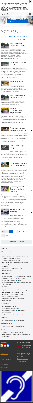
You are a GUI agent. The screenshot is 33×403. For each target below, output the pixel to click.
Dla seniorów (5, 294)
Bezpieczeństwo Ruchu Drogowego (11, 32)
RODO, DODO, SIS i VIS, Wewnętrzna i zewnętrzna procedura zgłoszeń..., (15, 263)
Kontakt (3, 329)
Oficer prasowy (19, 332)
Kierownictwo (13, 252)
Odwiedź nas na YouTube (5, 345)
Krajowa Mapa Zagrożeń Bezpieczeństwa (13, 298)
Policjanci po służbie (20, 278)
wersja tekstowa (4, 367)
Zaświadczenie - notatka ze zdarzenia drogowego (15, 315)
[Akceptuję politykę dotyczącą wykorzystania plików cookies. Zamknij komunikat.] (30, 1)
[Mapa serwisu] (5, 14)
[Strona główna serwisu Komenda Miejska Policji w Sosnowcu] (2, 14)
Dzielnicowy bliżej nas (7, 292)
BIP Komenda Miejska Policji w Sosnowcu (26, 346)
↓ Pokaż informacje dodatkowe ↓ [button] (16, 241)
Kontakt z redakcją (5, 354)
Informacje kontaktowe (8, 332)
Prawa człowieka (6, 266)
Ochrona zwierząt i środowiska (10, 296)
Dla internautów (14, 294)
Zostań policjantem (6, 323)
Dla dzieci (22, 294)
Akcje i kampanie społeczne (9, 290)
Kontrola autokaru (6, 312)
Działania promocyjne (7, 326)
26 (6, 235)
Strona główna (5, 30)
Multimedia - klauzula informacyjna (11, 260)
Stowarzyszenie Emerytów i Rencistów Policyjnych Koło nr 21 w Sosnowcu (16, 283)
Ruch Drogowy (14, 30)
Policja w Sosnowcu (7, 276)
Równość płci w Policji (7, 270)
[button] (30, 14)
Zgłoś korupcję (17, 334)
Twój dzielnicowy (22, 290)
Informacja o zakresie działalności (11, 258)
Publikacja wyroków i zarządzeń (10, 254)
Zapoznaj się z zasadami (22, 359)
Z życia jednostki (5, 273)
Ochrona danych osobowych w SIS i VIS (12, 268)
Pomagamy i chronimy (7, 278)
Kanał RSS (2, 345)
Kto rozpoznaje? (19, 320)
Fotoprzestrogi (21, 310)
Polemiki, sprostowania (8, 256)
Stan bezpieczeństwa (19, 276)
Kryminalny (4, 318)
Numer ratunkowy (6, 334)
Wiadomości (5, 252)
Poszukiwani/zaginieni (7, 320)
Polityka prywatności (21, 361)
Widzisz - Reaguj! (19, 292)
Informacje (4, 249)
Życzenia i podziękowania (8, 280)
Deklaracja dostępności (21, 256)
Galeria (29, 276)
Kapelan (19, 280)
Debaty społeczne (6, 300)
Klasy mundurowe (19, 326)
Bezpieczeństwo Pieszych (8, 310)
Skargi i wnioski (6, 336)
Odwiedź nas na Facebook (8, 345)
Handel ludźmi (26, 334)
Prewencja (4, 287)
